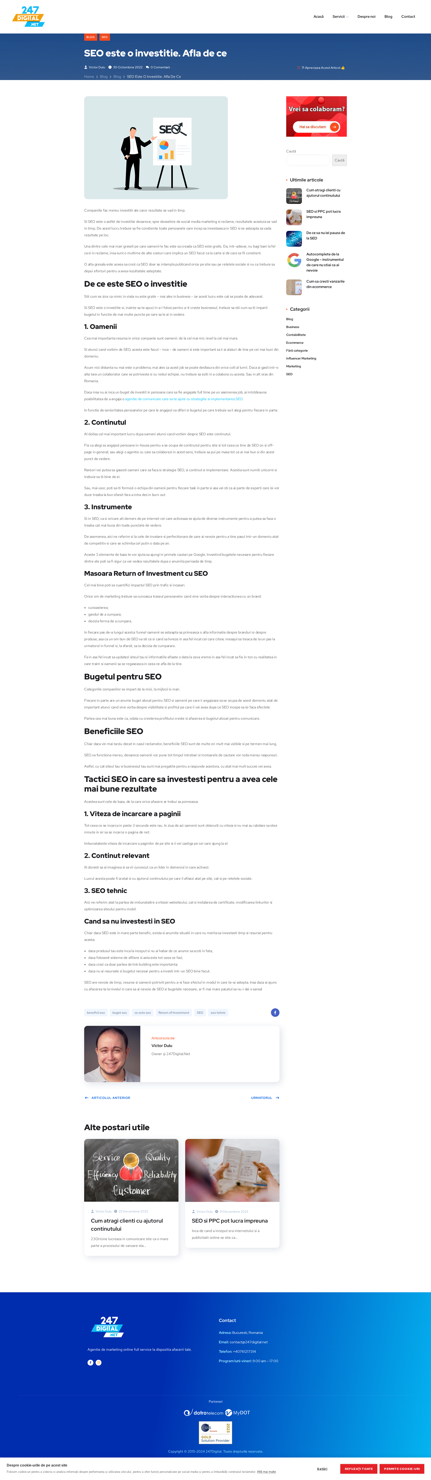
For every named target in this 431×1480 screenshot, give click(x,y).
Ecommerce (294, 343)
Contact (408, 16)
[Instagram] (98, 1363)
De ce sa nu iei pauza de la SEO (325, 235)
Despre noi (367, 16)
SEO (105, 37)
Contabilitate (296, 335)
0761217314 (246, 1351)
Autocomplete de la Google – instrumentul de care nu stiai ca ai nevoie (325, 262)
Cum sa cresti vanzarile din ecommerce (325, 284)
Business (292, 327)
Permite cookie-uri (402, 1469)
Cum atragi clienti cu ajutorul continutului (127, 1224)
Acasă (319, 16)
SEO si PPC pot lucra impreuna (230, 1220)
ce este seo (142, 1013)
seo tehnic (218, 1013)
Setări (322, 1469)
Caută (291, 151)
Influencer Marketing (301, 358)
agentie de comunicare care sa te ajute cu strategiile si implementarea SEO (183, 399)
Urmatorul (262, 1098)
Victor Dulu (96, 67)
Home (89, 76)
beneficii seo (96, 1013)
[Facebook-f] (90, 1363)
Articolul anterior (111, 1098)
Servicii (339, 16)
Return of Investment (173, 1013)
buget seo (119, 1013)
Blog (388, 16)
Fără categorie (297, 350)
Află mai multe (266, 1471)
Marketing (293, 366)
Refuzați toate (359, 1469)
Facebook (275, 1012)
